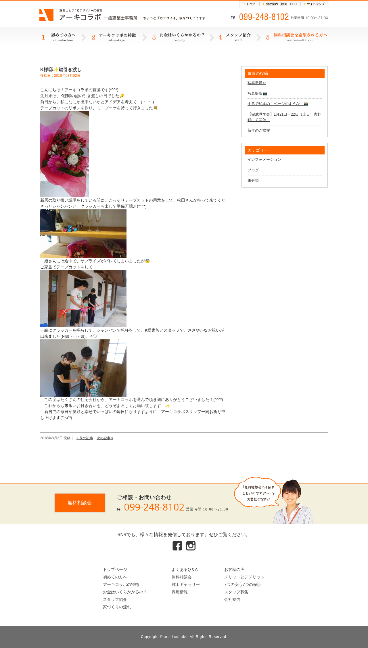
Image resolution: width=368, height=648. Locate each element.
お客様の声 (234, 569)
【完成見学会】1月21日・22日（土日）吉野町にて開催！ (284, 117)
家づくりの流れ (117, 607)
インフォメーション (264, 159)
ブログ (253, 170)
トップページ (115, 569)
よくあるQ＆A (185, 569)
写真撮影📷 (257, 93)
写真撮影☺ (257, 83)
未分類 (253, 180)
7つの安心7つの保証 (242, 584)
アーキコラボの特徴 (121, 584)
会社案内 (232, 599)
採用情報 (180, 592)
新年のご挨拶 (259, 130)
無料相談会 (80, 502)
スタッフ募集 (236, 592)
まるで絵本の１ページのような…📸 (278, 104)
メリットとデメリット (244, 577)
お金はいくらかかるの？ (125, 592)
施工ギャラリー (186, 584)
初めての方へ (115, 577)
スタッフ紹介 (115, 599)
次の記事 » (105, 438)
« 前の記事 (84, 438)
